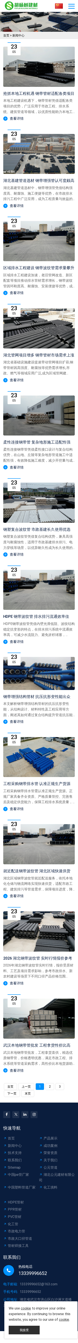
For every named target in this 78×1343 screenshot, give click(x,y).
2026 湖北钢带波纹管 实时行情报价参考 (37, 958)
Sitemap (14, 1167)
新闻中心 (18, 35)
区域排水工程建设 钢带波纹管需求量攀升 (38, 267)
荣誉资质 (50, 1153)
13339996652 (32, 1273)
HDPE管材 (16, 1202)
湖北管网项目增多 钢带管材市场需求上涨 (38, 355)
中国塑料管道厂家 (22, 1187)
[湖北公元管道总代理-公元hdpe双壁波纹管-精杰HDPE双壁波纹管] (22, 6)
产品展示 (50, 1138)
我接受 (24, 1330)
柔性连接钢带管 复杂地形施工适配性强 (36, 442)
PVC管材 (14, 1217)
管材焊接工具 (18, 1246)
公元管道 (50, 1167)
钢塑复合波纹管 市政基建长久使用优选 (36, 529)
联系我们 (15, 1160)
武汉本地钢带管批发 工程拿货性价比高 (36, 1045)
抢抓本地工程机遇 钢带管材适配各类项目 (38, 93)
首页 (6, 35)
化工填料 (50, 1187)
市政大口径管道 (20, 1239)
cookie (26, 1308)
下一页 (11, 1093)
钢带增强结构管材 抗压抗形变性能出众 (36, 696)
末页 (28, 1093)
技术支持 (15, 1153)
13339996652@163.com (38, 1284)
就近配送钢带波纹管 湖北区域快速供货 (36, 871)
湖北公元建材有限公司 (57, 1177)
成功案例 (50, 1146)
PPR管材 (15, 1209)
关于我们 (50, 1160)
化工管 (13, 1224)
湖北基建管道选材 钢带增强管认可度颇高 (38, 180)
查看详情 (17, 118)
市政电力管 (16, 1231)
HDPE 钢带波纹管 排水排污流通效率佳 (36, 616)
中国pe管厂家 (18, 1175)
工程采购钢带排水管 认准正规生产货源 (36, 783)
